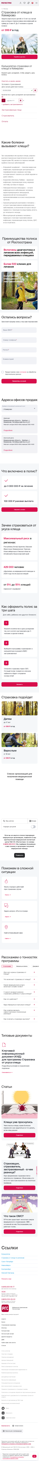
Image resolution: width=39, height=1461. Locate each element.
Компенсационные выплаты (9, 1373)
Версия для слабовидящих (13, 1431)
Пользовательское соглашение (10, 1383)
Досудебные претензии (8, 1377)
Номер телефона (10, 340)
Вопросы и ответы (21, 966)
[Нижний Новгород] (19, 1273)
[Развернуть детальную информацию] (34, 972)
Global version (19, 1426)
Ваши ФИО (7, 330)
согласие (23, 372)
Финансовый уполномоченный (10, 1403)
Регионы (5, 8)
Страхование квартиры (8, 1325)
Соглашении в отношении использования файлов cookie (16, 1443)
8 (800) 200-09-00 (8, 1299)
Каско (3, 1322)
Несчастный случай (7, 1334)
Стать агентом (5, 1351)
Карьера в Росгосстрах (8, 1363)
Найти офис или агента (8, 1342)
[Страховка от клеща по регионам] (19, 1258)
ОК (34, 1456)
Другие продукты (6, 1337)
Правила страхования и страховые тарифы (14, 1389)
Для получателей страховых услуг (11, 1386)
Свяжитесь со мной (19, 381)
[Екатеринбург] (19, 1269)
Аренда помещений (7, 1360)
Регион (6, 350)
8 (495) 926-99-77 (8, 1287)
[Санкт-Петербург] (19, 1262)
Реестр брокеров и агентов (9, 1366)
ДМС (2, 1339)
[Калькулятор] (19, 1254)
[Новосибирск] (19, 1265)
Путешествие (5, 1331)
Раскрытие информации (8, 1380)
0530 (4, 1292)
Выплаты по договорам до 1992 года (12, 1400)
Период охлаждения (7, 1357)
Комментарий (8, 359)
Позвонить (19, 855)
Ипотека (4, 1328)
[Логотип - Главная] (6, 3)
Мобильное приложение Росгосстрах (19, 1308)
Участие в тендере (7, 1354)
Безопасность (5, 1426)
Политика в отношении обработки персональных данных (18, 1392)
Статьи (3, 1345)
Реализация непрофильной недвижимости (14, 1369)
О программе (7, 966)
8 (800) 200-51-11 (9, 844)
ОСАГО (3, 1319)
